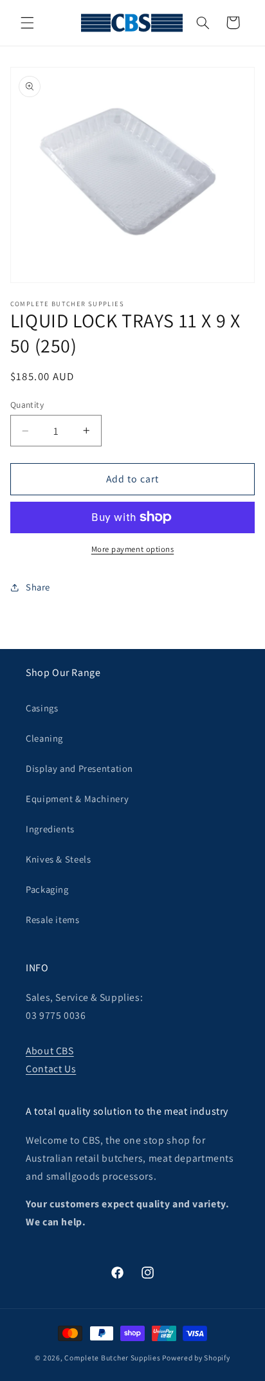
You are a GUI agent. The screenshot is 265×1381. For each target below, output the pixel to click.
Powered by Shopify (196, 1357)
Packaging (47, 889)
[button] (27, 22)
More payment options (132, 549)
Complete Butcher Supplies (112, 1357)
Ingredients (50, 829)
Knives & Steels (58, 859)
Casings (42, 708)
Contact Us (51, 1068)
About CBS (50, 1050)
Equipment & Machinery (77, 798)
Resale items (53, 919)
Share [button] (38, 587)
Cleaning (44, 738)
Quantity (27, 404)
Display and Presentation (79, 768)
